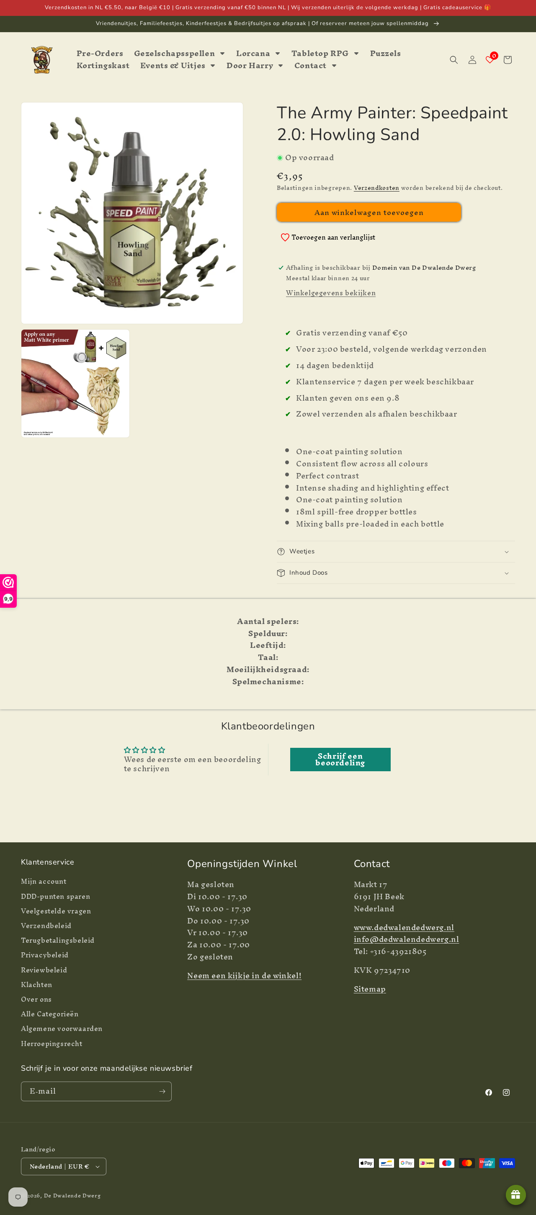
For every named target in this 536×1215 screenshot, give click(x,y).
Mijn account (44, 882)
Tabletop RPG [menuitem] (320, 54)
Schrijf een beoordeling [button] (340, 759)
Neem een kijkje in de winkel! (244, 975)
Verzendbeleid (46, 925)
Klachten (36, 984)
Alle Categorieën (50, 1014)
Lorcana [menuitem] (253, 54)
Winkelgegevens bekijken (331, 292)
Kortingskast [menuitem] (103, 66)
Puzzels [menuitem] (385, 54)
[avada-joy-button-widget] (516, 1195)
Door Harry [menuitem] (250, 66)
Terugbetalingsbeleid (58, 940)
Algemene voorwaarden (62, 1028)
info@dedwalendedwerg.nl (406, 939)
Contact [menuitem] (310, 66)
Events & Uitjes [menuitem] (173, 66)
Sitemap (370, 989)
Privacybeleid (45, 955)
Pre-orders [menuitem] (100, 54)
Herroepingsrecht (51, 1043)
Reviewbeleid (44, 970)
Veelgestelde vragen (56, 911)
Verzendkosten (376, 188)
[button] (454, 60)
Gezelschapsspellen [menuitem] (174, 54)
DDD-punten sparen (55, 896)
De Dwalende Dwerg (72, 1195)
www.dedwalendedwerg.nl (404, 927)
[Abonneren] (162, 1091)
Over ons (36, 999)
